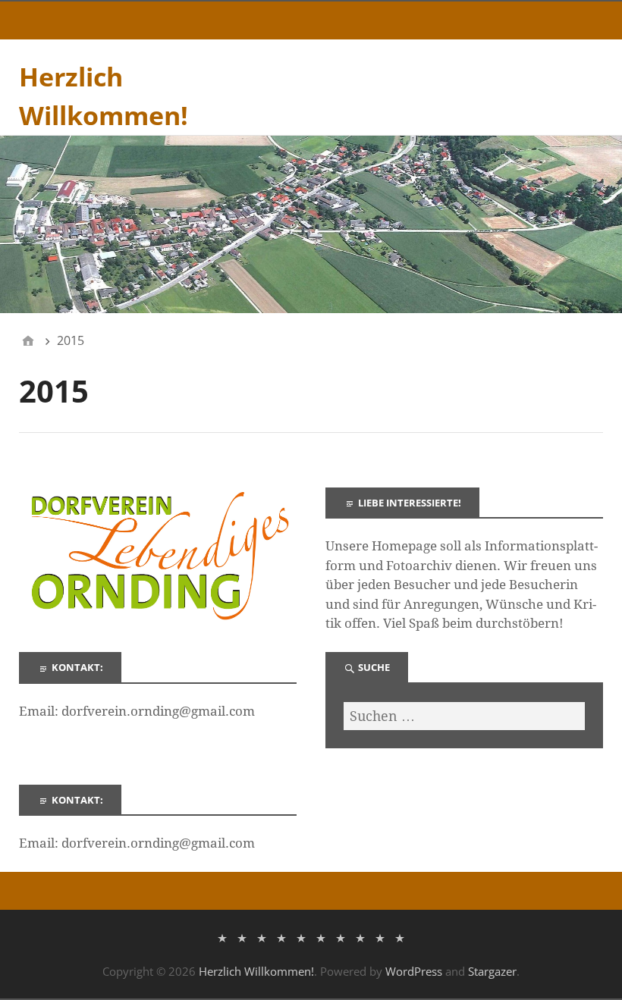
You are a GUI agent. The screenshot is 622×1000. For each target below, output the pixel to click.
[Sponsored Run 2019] (399, 936)
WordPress (413, 971)
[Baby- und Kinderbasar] (321, 936)
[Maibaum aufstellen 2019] (380, 936)
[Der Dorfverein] (242, 936)
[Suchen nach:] (464, 716)
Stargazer (492, 971)
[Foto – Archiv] (301, 936)
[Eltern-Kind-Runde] (340, 936)
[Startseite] (222, 936)
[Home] (28, 340)
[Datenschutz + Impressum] (261, 936)
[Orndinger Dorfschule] (281, 936)
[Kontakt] (360, 936)
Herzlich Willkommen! (256, 971)
